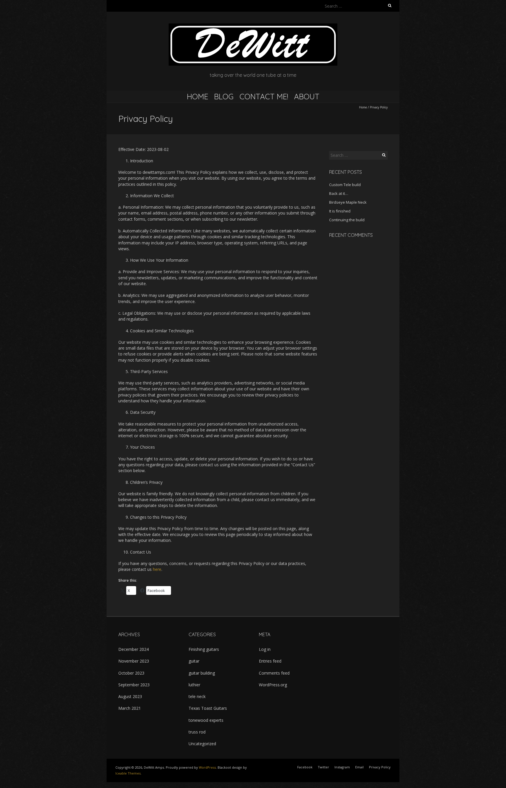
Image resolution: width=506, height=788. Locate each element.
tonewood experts (206, 720)
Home (197, 96)
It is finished (340, 211)
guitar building (202, 673)
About (306, 96)
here (157, 569)
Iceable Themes (128, 773)
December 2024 (133, 649)
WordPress (207, 767)
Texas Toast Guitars (208, 708)
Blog (224, 96)
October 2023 (131, 673)
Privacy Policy (380, 767)
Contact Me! (264, 96)
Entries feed (270, 661)
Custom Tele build (345, 184)
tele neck (197, 696)
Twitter (323, 767)
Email (359, 767)
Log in (265, 649)
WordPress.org (273, 684)
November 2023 (133, 661)
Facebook (304, 767)
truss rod (197, 732)
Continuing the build (347, 219)
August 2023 (130, 696)
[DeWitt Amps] (253, 26)
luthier (194, 684)
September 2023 (134, 684)
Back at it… (338, 193)
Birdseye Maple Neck (348, 202)
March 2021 (129, 708)
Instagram (342, 767)
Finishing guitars (204, 649)
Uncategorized (202, 743)
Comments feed (274, 673)
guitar (194, 661)
